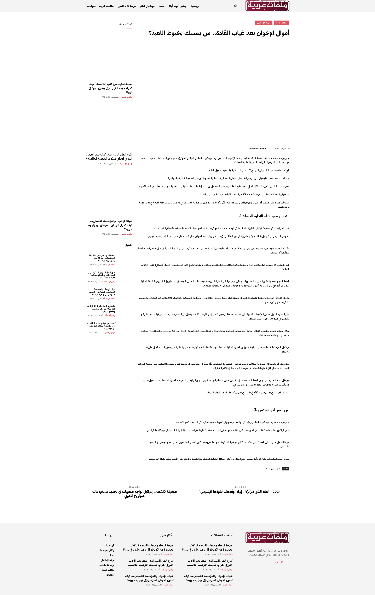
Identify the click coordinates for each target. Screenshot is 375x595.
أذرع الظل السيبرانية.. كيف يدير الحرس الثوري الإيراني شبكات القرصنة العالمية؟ (109, 156)
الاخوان (277, 469)
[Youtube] (276, 562)
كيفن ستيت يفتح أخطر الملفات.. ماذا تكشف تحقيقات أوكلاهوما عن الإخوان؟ (101, 326)
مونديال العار (110, 332)
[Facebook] (286, 46)
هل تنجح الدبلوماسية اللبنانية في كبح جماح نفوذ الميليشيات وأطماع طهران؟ (101, 309)
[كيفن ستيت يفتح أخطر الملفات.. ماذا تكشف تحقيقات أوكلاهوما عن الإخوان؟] (125, 328)
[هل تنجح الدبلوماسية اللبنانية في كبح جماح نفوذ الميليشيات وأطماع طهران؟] (125, 311)
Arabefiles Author (257, 148)
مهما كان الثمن (263, 22)
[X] (280, 46)
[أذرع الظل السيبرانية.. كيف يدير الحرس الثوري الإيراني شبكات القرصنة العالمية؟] (109, 126)
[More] (259, 46)
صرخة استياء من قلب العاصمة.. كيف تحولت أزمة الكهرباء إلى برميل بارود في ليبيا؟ (110, 88)
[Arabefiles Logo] (267, 5)
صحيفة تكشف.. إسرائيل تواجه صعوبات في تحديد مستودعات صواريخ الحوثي (134, 494)
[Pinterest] (273, 46)
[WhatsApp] (266, 46)
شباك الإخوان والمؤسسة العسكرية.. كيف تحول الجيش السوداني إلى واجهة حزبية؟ (110, 225)
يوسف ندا (269, 469)
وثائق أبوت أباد (126, 163)
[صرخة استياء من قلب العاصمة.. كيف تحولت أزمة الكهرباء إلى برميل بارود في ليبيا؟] (109, 55)
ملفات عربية (126, 97)
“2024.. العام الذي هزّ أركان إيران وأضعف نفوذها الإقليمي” (240, 492)
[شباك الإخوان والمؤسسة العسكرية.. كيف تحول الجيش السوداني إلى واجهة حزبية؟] (109, 192)
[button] (235, 6)
